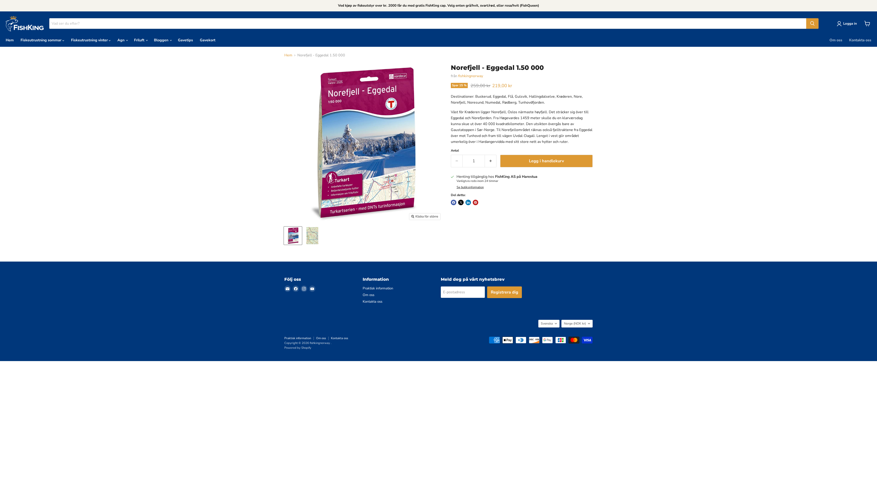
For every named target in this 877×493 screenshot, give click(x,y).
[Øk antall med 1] (491, 161)
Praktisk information (378, 288)
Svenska (547, 323)
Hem (10, 40)
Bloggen (161, 40)
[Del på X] (461, 202)
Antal (455, 150)
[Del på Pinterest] (475, 202)
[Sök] (812, 23)
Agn (121, 40)
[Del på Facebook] (453, 202)
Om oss (835, 40)
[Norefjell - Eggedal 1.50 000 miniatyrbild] (293, 236)
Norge (575, 323)
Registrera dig (504, 292)
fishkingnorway (470, 76)
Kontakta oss (860, 40)
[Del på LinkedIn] (468, 202)
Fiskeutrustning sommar (41, 40)
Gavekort (207, 40)
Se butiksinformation (470, 187)
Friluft (139, 40)
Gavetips (185, 40)
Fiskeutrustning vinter (90, 40)
